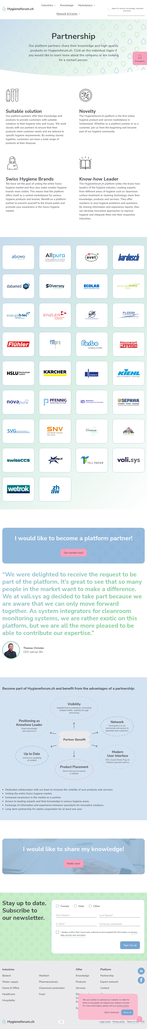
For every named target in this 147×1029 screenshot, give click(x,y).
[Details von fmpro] (55, 344)
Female (65, 906)
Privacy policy (119, 1021)
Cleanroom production (52, 988)
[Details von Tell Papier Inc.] (92, 460)
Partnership (107, 975)
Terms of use (133, 1021)
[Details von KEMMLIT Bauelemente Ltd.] (92, 373)
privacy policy (123, 1005)
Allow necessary (111, 1012)
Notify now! (73, 863)
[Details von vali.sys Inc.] (129, 460)
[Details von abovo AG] (18, 257)
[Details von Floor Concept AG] (129, 315)
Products (81, 982)
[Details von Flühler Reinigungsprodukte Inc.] (18, 344)
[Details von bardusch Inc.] (129, 257)
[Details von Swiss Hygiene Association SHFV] (129, 431)
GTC (143, 1021)
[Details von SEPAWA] (129, 402)
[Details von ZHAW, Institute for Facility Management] (55, 489)
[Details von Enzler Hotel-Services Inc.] (129, 286)
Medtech (44, 975)
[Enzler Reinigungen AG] (18, 1021)
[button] (55, 5)
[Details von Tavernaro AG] (55, 460)
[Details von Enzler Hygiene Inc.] (18, 315)
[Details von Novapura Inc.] (18, 402)
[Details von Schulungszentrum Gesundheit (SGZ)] (92, 402)
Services (81, 988)
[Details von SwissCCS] (18, 460)
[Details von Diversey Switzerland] (55, 286)
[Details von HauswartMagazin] (129, 344)
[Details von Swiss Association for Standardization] (55, 431)
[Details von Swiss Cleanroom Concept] (92, 431)
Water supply (10, 982)
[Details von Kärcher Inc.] (55, 373)
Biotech (6, 975)
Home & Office (10, 988)
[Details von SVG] (18, 431)
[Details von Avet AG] (92, 257)
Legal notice (105, 1021)
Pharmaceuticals (48, 982)
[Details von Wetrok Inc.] (18, 489)
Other (96, 906)
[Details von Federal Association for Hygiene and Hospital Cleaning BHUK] (92, 315)
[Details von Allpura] (55, 257)
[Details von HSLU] (18, 373)
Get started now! (73, 552)
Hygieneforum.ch (94, 183)
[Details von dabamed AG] (18, 286)
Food (42, 994)
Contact (104, 988)
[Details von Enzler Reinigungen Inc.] (55, 315)
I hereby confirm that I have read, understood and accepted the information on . (99, 934)
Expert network (109, 982)
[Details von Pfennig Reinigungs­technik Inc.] (55, 402)
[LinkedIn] (141, 971)
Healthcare (8, 994)
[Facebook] (141, 980)
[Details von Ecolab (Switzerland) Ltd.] (92, 286)
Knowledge (82, 975)
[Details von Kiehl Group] (129, 373)
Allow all (127, 1012)
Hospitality (8, 1000)
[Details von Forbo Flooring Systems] (92, 344)
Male (81, 906)
